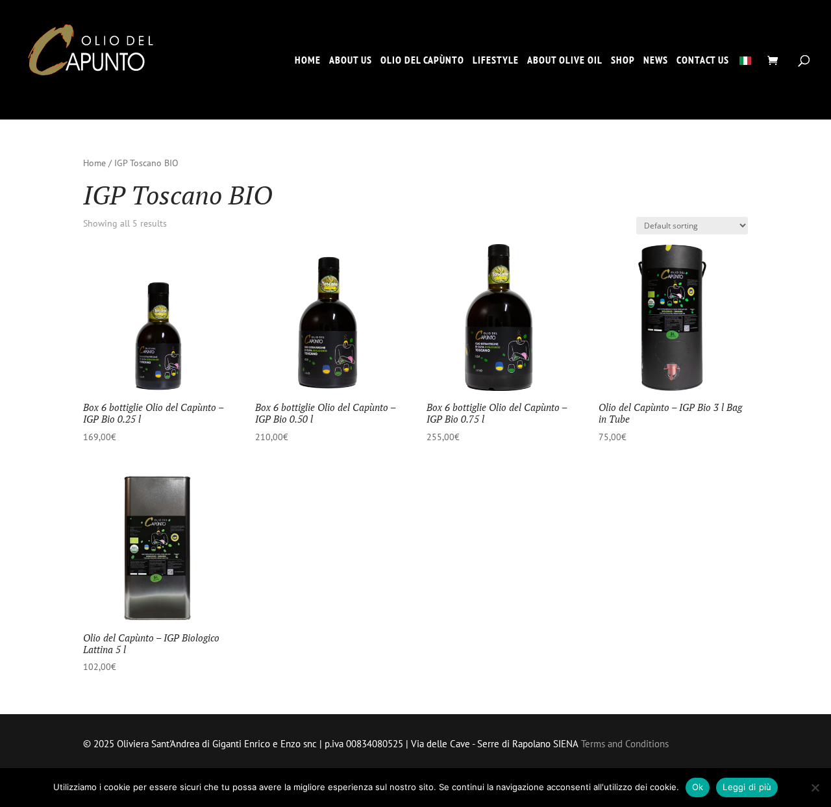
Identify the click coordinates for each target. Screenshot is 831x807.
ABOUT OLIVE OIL (564, 60)
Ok (698, 787)
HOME (308, 60)
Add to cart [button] (122, 451)
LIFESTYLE (496, 60)
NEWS (655, 60)
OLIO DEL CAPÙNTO (422, 60)
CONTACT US (702, 60)
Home (94, 163)
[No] (814, 787)
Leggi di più (747, 787)
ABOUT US (350, 60)
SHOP (623, 60)
